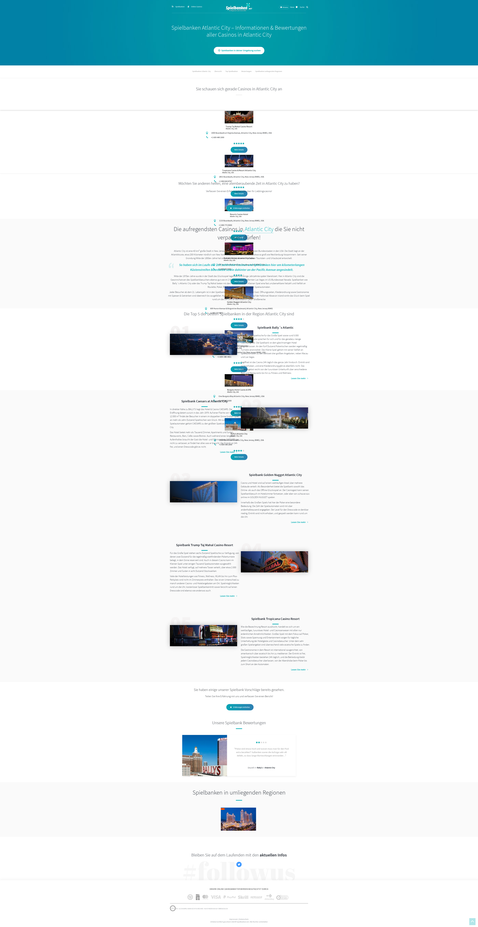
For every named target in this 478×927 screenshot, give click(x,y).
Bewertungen (246, 71)
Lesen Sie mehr (298, 378)
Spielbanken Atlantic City (201, 71)
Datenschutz (244, 919)
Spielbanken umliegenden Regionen (268, 71)
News (292, 7)
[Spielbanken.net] (239, 6)
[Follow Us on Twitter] (239, 864)
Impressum (233, 919)
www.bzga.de (223, 909)
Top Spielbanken (231, 71)
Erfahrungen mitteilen (241, 208)
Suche (302, 7)
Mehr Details (239, 150)
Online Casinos (196, 6)
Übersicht (218, 71)
